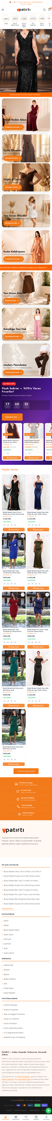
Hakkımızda (8, 965)
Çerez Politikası (10, 1023)
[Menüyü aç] (2, 9)
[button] (26, 61)
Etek (6, 948)
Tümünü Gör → (12, 417)
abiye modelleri (24, 1076)
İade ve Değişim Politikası (14, 1014)
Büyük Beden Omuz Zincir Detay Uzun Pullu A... (23, 871)
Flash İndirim (9, 953)
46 (8, 525)
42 (8, 453)
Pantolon (7, 939)
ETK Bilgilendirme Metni (14, 1033)
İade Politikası (34, 1110)
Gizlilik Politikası (10, 1005)
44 (29, 453)
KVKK (43, 1110)
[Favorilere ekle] (19, 426)
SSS (5, 984)
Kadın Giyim (9, 935)
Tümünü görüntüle (26, 771)
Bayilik (6, 974)
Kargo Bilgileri (9, 993)
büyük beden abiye (24, 1079)
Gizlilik (9, 1110)
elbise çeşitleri (8, 1079)
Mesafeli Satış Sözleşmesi (14, 1037)
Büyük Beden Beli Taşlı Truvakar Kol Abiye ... (22, 881)
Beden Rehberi (10, 979)
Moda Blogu (9, 988)
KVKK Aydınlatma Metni (13, 1028)
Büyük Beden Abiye (11, 930)
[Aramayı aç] (44, 9)
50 (15, 525)
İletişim (7, 970)
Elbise (6, 925)
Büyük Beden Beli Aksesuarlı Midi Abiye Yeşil (22, 899)
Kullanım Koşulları (11, 1010)
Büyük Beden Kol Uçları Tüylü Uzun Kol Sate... (22, 894)
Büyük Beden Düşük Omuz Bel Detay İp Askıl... (22, 876)
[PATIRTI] (24, 10)
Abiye (6, 921)
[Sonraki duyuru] (47, 3)
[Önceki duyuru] (4, 3)
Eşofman (7, 944)
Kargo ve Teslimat (11, 1019)
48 (11, 525)
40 (4, 453)
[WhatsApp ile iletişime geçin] (48, 1110)
